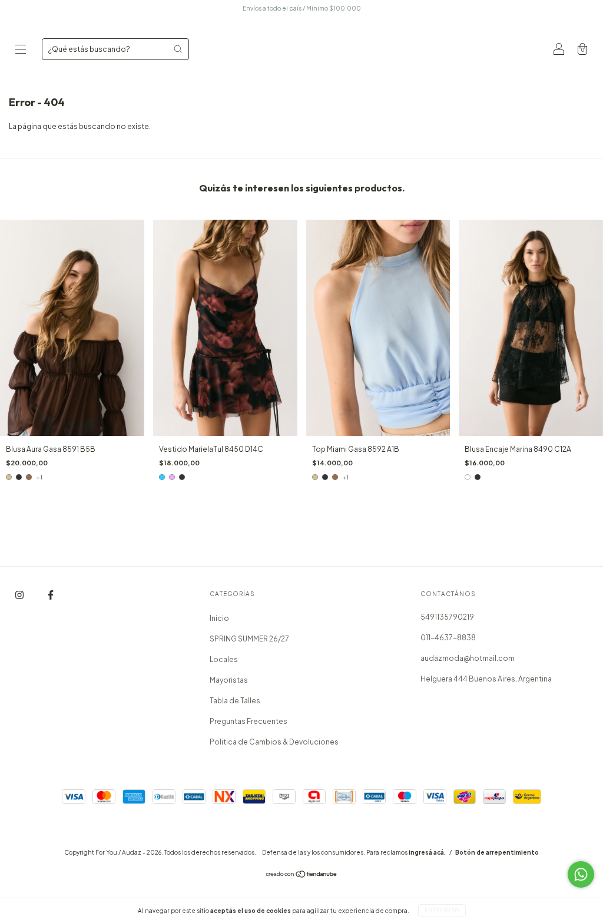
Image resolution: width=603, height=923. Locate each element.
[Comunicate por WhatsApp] (581, 874)
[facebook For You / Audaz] (50, 595)
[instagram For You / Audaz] (20, 595)
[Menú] (20, 50)
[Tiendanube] (302, 875)
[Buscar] (178, 49)
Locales (224, 659)
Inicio (219, 618)
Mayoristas (229, 680)
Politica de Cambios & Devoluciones (274, 741)
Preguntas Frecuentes (248, 721)
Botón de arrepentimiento (497, 852)
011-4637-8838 (448, 637)
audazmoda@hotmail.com (467, 658)
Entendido (442, 911)
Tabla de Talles (235, 700)
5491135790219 (447, 617)
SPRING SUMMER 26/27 (249, 638)
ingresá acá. (427, 852)
